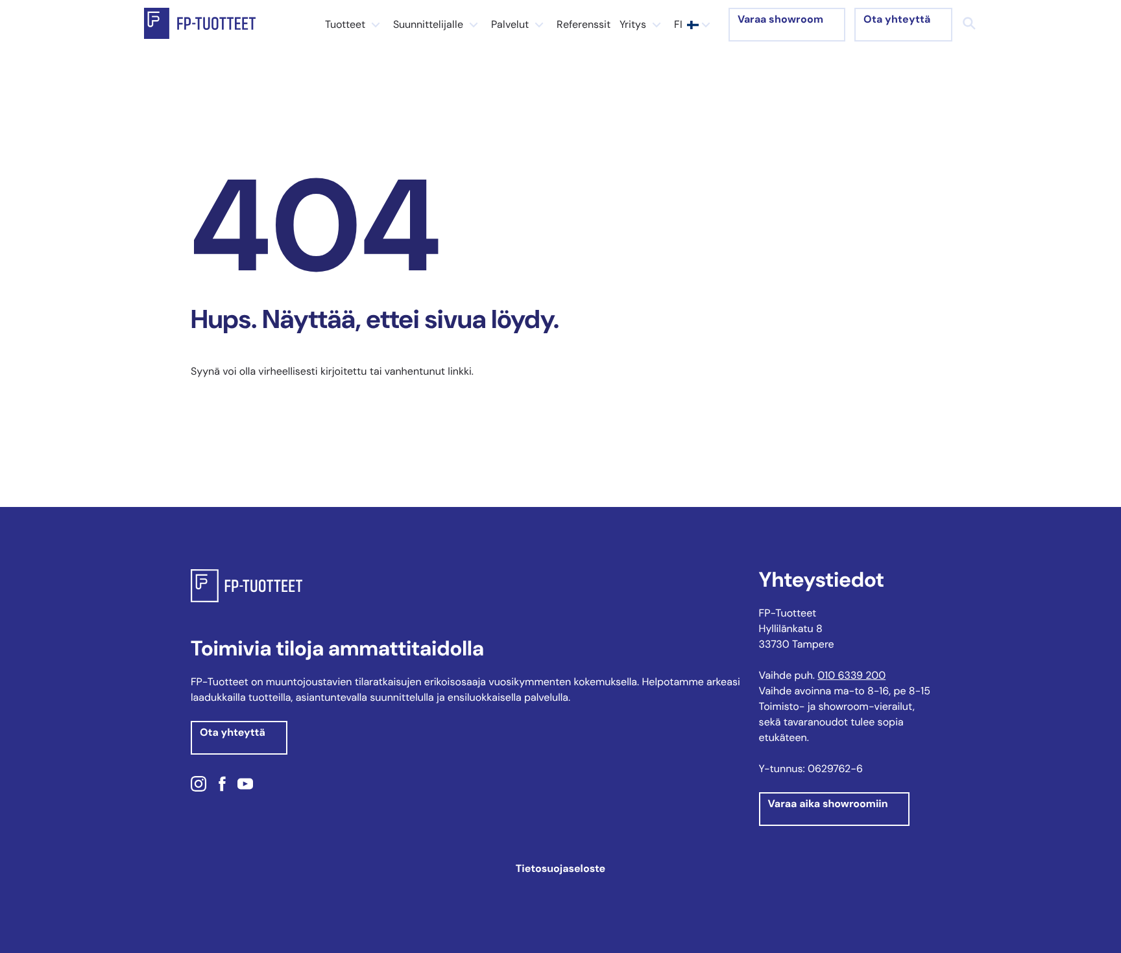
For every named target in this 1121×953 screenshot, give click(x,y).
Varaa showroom (780, 19)
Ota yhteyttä (896, 19)
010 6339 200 (851, 675)
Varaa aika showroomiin (828, 803)
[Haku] (969, 23)
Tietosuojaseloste (560, 868)
